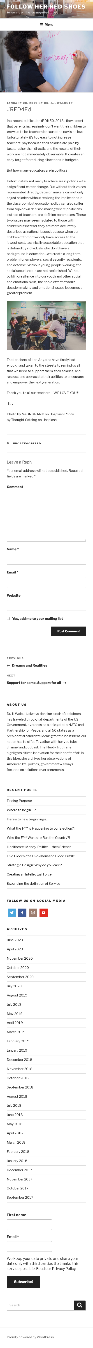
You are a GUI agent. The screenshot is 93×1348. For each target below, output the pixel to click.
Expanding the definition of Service (33, 884)
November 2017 (19, 1179)
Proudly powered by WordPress (30, 1337)
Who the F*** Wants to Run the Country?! (38, 838)
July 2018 (14, 1106)
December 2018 (19, 1060)
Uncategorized (27, 443)
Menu (49, 24)
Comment (15, 487)
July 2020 (14, 986)
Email (12, 572)
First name (16, 1215)
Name (13, 549)
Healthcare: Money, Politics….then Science (39, 847)
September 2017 (20, 1198)
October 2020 (18, 968)
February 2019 (18, 1041)
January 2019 (17, 1050)
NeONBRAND (33, 414)
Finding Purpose (19, 801)
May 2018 (15, 1124)
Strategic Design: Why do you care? (34, 865)
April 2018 (15, 1133)
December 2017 (19, 1170)
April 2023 (15, 949)
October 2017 (17, 1188)
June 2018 (15, 1115)
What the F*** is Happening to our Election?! (40, 828)
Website (14, 595)
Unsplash (56, 414)
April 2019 (15, 1023)
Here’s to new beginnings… (28, 819)
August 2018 (17, 1097)
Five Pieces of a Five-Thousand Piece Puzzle (41, 856)
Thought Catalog (24, 420)
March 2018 (16, 1142)
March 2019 (16, 1032)
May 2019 (15, 1014)
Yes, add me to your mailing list (37, 619)
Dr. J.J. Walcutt (58, 103)
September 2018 (20, 1087)
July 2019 (14, 1005)
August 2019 (17, 995)
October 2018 (18, 1078)
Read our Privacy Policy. (56, 1269)
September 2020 (20, 977)
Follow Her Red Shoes (46, 6)
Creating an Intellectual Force (29, 874)
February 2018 (18, 1152)
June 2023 (15, 940)
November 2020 (20, 958)
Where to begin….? (21, 810)
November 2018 (20, 1069)
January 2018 (17, 1161)
